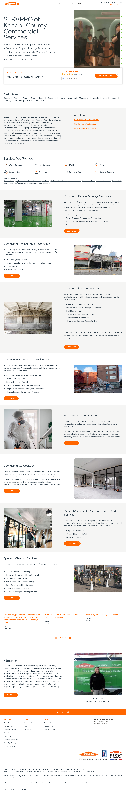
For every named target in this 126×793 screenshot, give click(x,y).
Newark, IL (42, 98)
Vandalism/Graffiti (37, 183)
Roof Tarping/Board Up (22, 183)
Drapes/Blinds (116, 181)
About (66, 4)
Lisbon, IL (114, 98)
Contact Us (76, 4)
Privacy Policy (48, 726)
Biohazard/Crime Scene (24, 181)
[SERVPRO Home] (12, 3)
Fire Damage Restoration (85, 124)
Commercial (55, 4)
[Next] (70, 637)
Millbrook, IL (8, 101)
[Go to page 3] (65, 638)
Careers (26, 726)
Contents (47, 183)
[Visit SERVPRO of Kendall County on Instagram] (67, 712)
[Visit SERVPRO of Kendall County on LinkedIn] (57, 712)
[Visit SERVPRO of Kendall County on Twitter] (62, 712)
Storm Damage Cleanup (85, 128)
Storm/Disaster (9, 733)
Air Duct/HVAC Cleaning (59, 181)
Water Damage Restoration (86, 119)
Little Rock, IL (39, 101)
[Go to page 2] (63, 638)
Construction (8, 736)
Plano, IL (26, 98)
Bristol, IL (106, 98)
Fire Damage (8, 726)
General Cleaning (10, 746)
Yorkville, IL (18, 98)
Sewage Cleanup (9, 181)
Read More (11, 695)
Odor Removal (9, 183)
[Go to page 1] (61, 638)
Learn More (71, 231)
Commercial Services (11, 739)
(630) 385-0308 (115, 4)
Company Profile (29, 723)
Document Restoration (103, 181)
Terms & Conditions (50, 723)
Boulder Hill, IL (53, 98)
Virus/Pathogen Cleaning (41, 181)
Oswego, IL (8, 98)
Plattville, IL (28, 101)
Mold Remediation (10, 729)
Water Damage (9, 723)
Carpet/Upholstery (74, 181)
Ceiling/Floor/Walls (88, 181)
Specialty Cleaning (10, 743)
